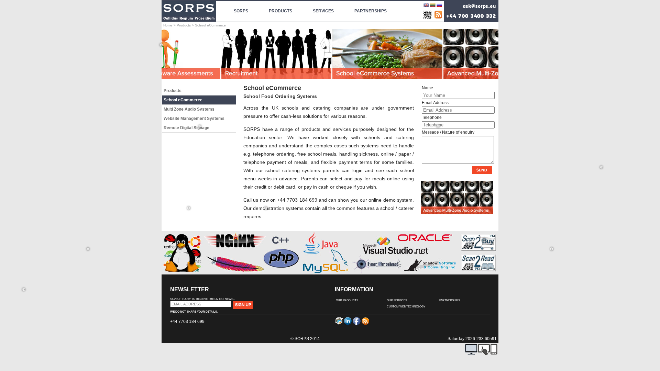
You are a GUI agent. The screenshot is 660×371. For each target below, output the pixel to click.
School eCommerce (183, 100)
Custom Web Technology (406, 306)
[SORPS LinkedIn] (348, 323)
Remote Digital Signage (186, 127)
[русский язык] (439, 6)
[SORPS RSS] (366, 323)
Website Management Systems (194, 118)
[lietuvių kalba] (433, 6)
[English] (426, 6)
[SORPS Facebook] (357, 323)
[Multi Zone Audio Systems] (457, 212)
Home (168, 25)
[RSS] (438, 15)
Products (184, 25)
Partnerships (449, 300)
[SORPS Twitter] (339, 323)
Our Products (347, 300)
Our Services (397, 300)
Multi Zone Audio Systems (189, 109)
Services (323, 11)
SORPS (241, 11)
